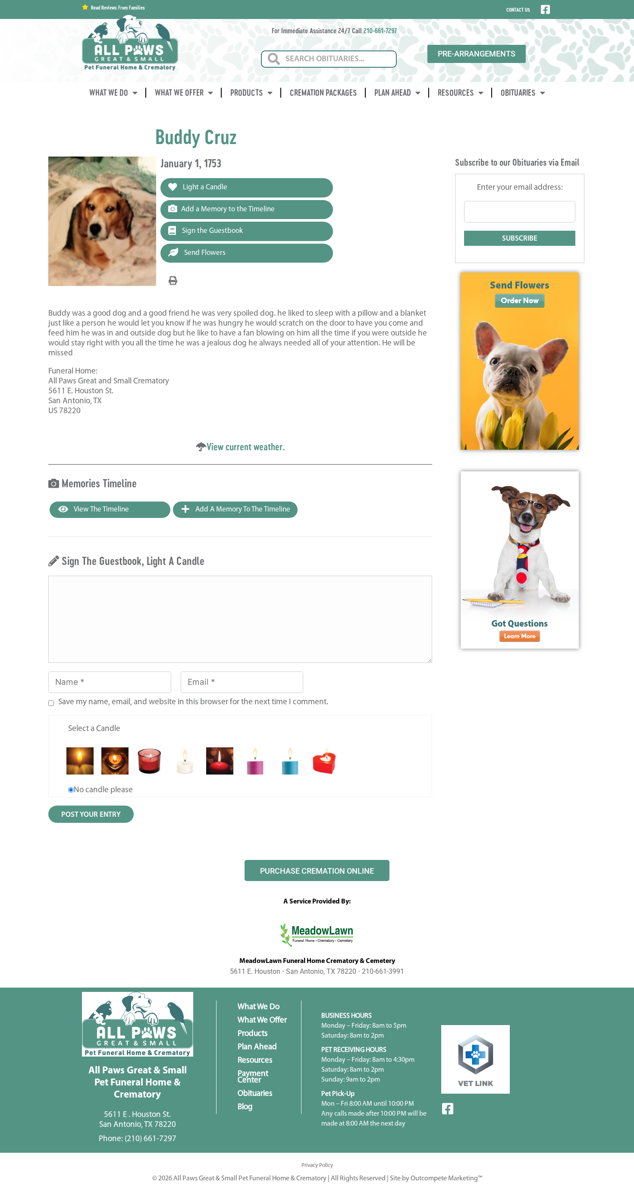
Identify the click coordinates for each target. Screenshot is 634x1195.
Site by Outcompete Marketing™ (436, 1178)
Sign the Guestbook (211, 231)
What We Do (108, 92)
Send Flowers (204, 253)
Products (246, 92)
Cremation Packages (323, 92)
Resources (456, 92)
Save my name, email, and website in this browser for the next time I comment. (193, 702)
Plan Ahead (392, 92)
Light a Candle (204, 187)
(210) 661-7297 (150, 1139)
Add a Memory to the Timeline (228, 209)
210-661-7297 (380, 30)
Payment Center (253, 1077)
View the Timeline (100, 509)
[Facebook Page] (544, 9)
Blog (245, 1107)
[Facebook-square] (447, 1108)
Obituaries (518, 92)
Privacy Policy (317, 1165)
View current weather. (246, 446)
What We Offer (179, 92)
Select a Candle (94, 729)
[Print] (173, 281)
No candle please (103, 790)
